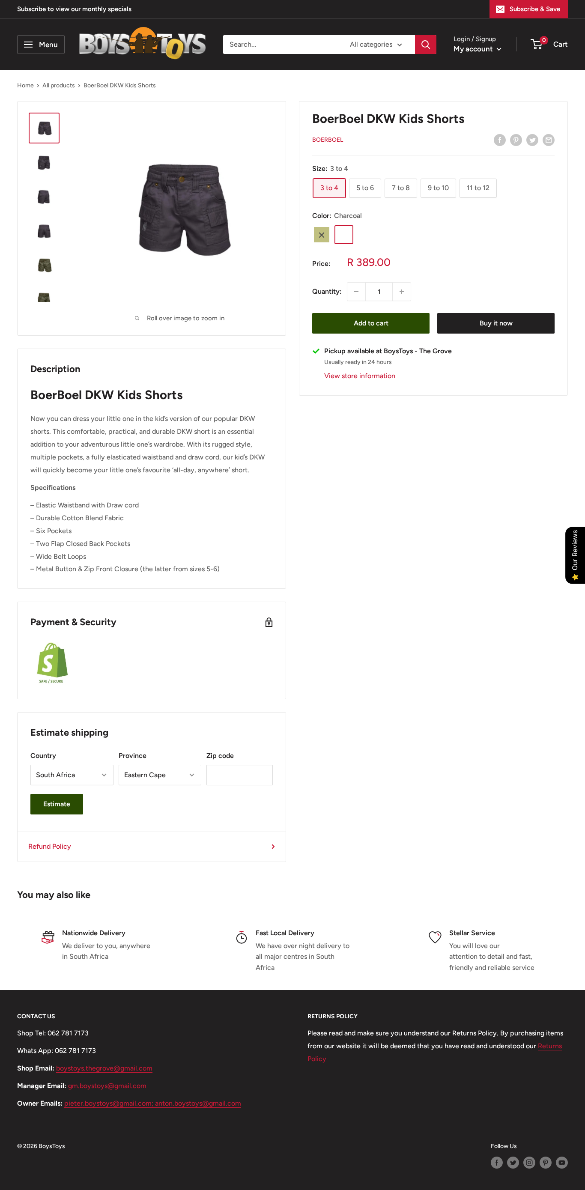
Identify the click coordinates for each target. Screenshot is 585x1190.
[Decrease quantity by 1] (356, 292)
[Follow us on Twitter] (513, 1163)
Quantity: (327, 292)
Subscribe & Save (535, 9)
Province (132, 756)
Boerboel (327, 140)
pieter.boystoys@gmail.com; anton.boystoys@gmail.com (152, 1103)
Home (25, 85)
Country (43, 756)
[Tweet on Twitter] (532, 139)
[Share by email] (549, 139)
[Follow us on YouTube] (562, 1163)
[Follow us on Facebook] (497, 1163)
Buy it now (496, 323)
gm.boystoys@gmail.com (107, 1086)
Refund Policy (49, 846)
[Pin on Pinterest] (516, 139)
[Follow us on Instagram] (529, 1163)
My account (474, 49)
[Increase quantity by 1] (402, 292)
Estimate (56, 804)
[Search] (425, 44)
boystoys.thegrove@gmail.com (104, 1068)
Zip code (220, 756)
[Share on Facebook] (500, 139)
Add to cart (371, 323)
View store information (359, 376)
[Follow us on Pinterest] (546, 1163)
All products (58, 85)
